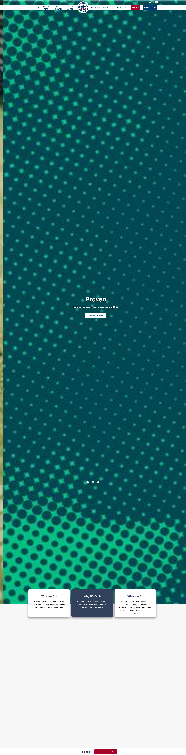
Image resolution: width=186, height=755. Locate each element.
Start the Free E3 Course (93, 318)
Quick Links (148, 2)
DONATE (135, 7)
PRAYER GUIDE (150, 7)
